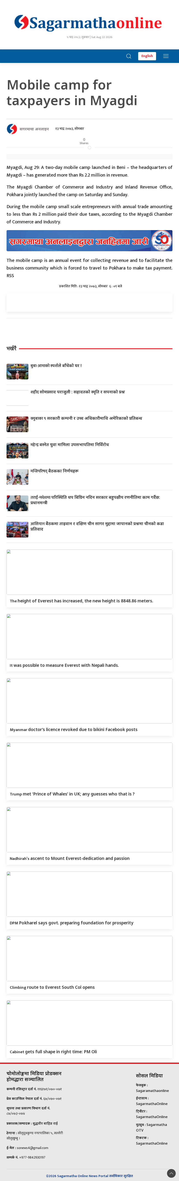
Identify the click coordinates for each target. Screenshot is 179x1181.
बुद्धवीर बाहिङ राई (45, 1123)
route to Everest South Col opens (52, 987)
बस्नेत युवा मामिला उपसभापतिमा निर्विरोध (70, 444)
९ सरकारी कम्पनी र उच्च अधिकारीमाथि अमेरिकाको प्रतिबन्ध (86, 418)
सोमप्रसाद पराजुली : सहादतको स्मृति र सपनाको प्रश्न (78, 392)
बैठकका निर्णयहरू (55, 471)
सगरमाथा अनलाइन (34, 128)
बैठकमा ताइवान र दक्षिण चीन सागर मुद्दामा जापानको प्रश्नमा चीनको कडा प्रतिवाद (97, 526)
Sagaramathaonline (152, 1090)
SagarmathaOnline (152, 1103)
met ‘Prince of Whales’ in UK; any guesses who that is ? (72, 794)
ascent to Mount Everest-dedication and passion (70, 858)
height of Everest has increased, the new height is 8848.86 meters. (81, 601)
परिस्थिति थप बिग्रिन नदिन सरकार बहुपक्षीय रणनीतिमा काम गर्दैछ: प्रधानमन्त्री (95, 499)
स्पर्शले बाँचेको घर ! (56, 365)
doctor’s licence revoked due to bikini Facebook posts (74, 729)
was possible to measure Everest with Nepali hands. (64, 665)
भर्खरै (11, 348)
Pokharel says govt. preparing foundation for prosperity (71, 923)
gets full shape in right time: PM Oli (53, 1052)
